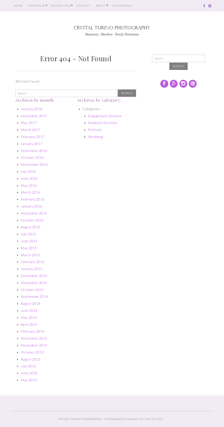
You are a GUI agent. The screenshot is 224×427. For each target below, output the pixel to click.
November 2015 (34, 213)
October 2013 (32, 352)
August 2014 (30, 303)
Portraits (95, 129)
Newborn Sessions (103, 122)
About (101, 5)
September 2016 (34, 164)
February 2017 (32, 136)
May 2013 (29, 380)
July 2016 (28, 171)
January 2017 (31, 143)
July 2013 (28, 366)
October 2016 (32, 157)
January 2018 (31, 109)
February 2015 (32, 262)
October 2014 (32, 290)
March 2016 (30, 192)
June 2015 (29, 241)
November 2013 (34, 345)
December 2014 (34, 276)
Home (18, 5)
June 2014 (29, 310)
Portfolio (36, 5)
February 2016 (32, 199)
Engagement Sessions (105, 116)
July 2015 (28, 234)
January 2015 (31, 269)
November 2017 (34, 116)
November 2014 (34, 283)
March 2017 (30, 129)
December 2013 (34, 338)
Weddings (96, 136)
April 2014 (29, 324)
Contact (83, 5)
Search (127, 93)
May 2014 (29, 317)
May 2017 (29, 122)
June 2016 (29, 178)
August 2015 (30, 227)
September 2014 (34, 296)
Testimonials (122, 5)
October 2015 (32, 220)
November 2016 (34, 150)
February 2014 (32, 331)
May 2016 (29, 185)
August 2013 (30, 359)
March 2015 (30, 255)
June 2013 (29, 373)
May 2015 (29, 248)
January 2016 (31, 206)
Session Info (61, 5)
